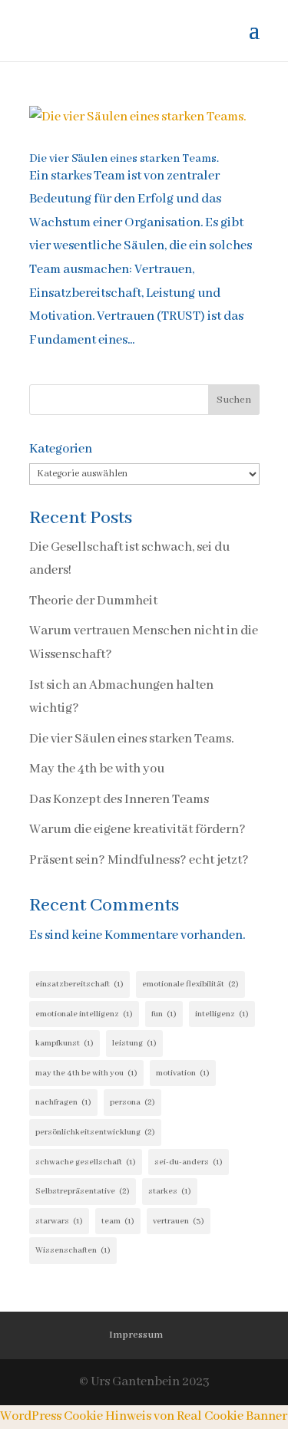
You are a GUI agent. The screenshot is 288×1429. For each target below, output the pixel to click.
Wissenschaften (73, 1250)
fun (164, 1014)
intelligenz (222, 1014)
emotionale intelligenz (84, 1014)
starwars (59, 1221)
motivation (183, 1073)
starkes (169, 1191)
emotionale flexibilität (190, 984)
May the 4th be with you (96, 769)
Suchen (234, 400)
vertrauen (178, 1221)
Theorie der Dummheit (93, 601)
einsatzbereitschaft (79, 984)
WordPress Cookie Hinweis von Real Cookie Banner (143, 1416)
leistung (134, 1043)
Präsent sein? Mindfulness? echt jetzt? (139, 860)
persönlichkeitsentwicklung (95, 1132)
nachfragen (63, 1102)
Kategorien (60, 449)
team (117, 1221)
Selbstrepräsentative (82, 1191)
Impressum (136, 1335)
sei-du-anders (188, 1162)
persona (132, 1102)
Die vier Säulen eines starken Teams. (124, 159)
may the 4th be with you (86, 1073)
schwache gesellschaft (85, 1162)
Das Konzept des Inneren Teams (119, 800)
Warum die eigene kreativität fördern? (137, 830)
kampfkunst (64, 1043)
